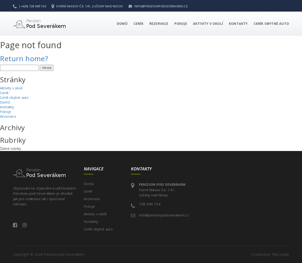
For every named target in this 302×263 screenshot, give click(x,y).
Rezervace (158, 23)
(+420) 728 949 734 (32, 6)
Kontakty (238, 23)
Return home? (24, 58)
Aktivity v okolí (208, 23)
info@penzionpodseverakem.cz (160, 6)
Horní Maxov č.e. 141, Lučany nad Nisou (89, 6)
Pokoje (180, 23)
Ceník (138, 23)
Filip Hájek (280, 254)
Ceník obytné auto (271, 23)
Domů (122, 23)
